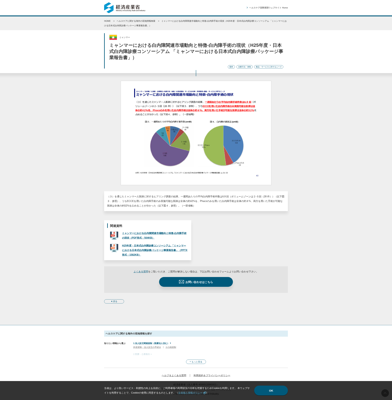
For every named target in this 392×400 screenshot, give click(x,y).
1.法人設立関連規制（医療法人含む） (151, 343)
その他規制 (170, 347)
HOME (107, 21)
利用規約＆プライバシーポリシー (212, 375)
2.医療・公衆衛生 (141, 354)
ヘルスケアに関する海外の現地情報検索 (136, 21)
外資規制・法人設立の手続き (147, 347)
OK (271, 390)
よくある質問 (141, 271)
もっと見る (197, 362)
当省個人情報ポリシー (190, 392)
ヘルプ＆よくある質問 (174, 375)
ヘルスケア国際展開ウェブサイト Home (268, 7)
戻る (115, 301)
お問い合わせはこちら (199, 282)
